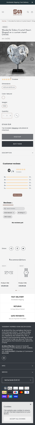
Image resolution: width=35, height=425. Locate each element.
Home (4, 21)
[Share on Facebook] (17, 248)
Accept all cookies (17, 419)
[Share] (11, 248)
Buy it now (17, 144)
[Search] (28, 12)
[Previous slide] (3, 59)
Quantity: (5, 111)
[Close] (31, 404)
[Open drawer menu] (3, 12)
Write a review (17, 195)
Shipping (15, 128)
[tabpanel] (17, 225)
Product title (5, 283)
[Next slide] (32, 59)
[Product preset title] (8, 272)
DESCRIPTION (7, 153)
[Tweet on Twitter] (23, 248)
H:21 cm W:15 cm (9, 87)
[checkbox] (8, 216)
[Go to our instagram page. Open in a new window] (4, 358)
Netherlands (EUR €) (12, 380)
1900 (4, 106)
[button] (17, 177)
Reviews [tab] (8, 202)
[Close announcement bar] (32, 2)
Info (3, 366)
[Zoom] (32, 45)
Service (4, 372)
